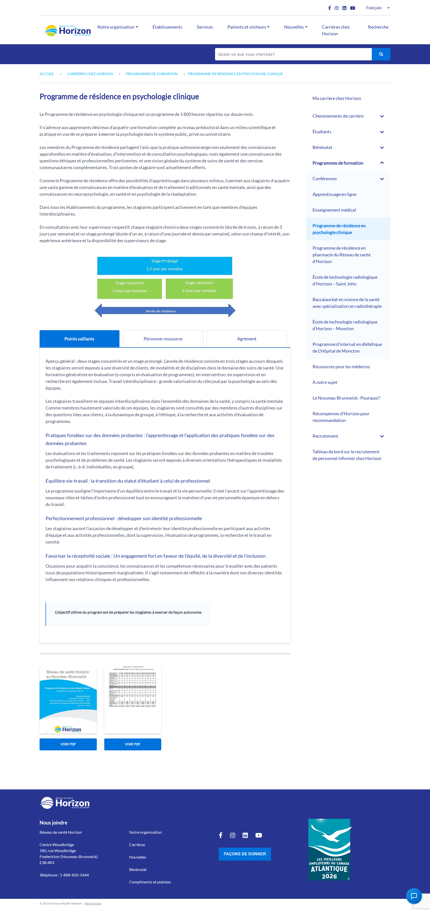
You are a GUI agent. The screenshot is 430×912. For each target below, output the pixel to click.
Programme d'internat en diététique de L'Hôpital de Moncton (347, 347)
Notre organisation (115, 27)
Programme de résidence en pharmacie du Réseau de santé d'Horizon (342, 254)
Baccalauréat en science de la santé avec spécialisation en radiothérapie (347, 303)
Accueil (47, 74)
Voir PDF (68, 744)
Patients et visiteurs (246, 27)
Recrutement (325, 436)
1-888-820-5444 (74, 874)
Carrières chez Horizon (336, 30)
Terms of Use (92, 903)
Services (205, 27)
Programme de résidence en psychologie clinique (339, 229)
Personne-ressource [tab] (163, 338)
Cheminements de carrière (338, 116)
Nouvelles (294, 27)
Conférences (325, 178)
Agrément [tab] (247, 338)
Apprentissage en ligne (334, 194)
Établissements (167, 27)
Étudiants (322, 131)
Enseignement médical (334, 210)
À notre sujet (325, 382)
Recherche (378, 27)
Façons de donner (245, 854)
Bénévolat (322, 147)
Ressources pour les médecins (341, 366)
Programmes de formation (152, 74)
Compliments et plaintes (150, 881)
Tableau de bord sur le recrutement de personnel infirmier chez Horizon (347, 455)
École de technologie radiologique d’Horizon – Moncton (345, 325)
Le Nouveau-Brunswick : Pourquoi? (346, 398)
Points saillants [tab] (79, 338)
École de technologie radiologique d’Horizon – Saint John (345, 280)
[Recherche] (381, 54)
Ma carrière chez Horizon (337, 98)
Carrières (137, 844)
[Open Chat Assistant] (414, 896)
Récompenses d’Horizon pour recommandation (341, 417)
